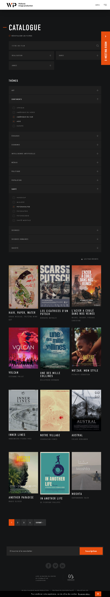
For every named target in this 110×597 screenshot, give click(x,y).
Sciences (15, 230)
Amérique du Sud (25, 117)
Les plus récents (91, 259)
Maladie (20, 202)
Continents (17, 99)
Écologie (16, 136)
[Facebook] (48, 566)
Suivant (39, 522)
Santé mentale (24, 220)
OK (98, 594)
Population (17, 180)
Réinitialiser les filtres (22, 36)
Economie (16, 145)
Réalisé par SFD (82, 590)
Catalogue (25, 27)
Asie (19, 121)
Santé (14, 189)
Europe (20, 126)
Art (13, 90)
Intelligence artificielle (23, 154)
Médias (15, 162)
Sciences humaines (20, 239)
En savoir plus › (84, 594)
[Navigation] (105, 5)
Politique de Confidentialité (63, 590)
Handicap (21, 198)
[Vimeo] (55, 566)
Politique (16, 171)
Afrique (20, 108)
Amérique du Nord (26, 112)
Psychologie (23, 216)
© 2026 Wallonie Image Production (35, 590)
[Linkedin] (62, 566)
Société (15, 248)
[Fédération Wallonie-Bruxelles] (70, 578)
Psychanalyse (23, 207)
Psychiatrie (22, 211)
